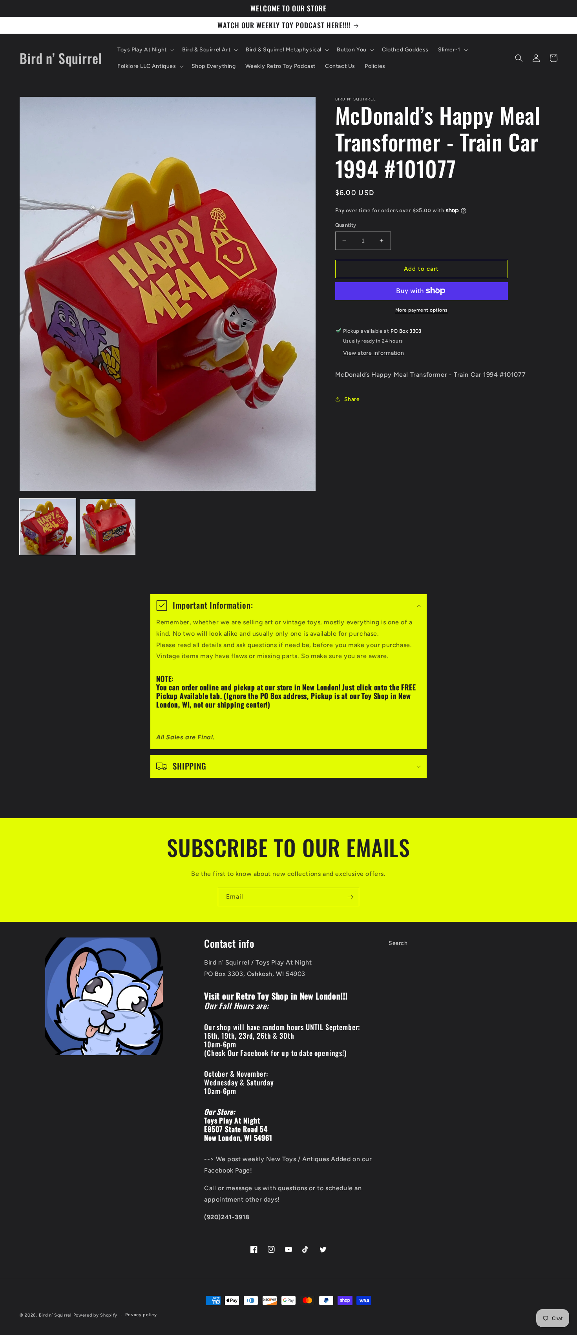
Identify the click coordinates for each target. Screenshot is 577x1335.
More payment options (421, 309)
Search (398, 943)
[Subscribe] (350, 897)
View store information (373, 353)
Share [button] (352, 399)
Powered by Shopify (95, 1315)
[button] (145, 50)
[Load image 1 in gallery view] (48, 527)
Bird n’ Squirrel (56, 1315)
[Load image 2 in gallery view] (108, 527)
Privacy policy (141, 1314)
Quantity (345, 225)
